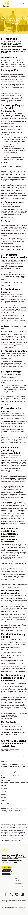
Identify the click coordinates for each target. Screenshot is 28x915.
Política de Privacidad (16, 840)
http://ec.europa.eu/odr (19, 709)
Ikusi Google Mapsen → (20, 886)
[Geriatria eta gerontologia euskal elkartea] (9, 4)
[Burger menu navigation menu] (23, 4)
